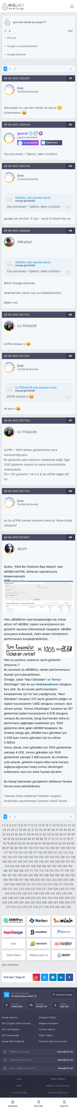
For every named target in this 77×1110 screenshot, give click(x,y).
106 (52, 848)
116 (30, 852)
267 (55, 902)
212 (33, 884)
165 (70, 866)
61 (9, 838)
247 (16, 898)
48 (28, 834)
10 (25, 825)
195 (10, 879)
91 (56, 843)
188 (46, 875)
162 (54, 866)
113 (15, 852)
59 (73, 834)
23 (73, 825)
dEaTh (22, 548)
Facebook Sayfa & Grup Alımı (53, 1041)
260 (16, 902)
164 (65, 866)
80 (12, 843)
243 (64, 893)
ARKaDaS (24, 242)
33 (40, 829)
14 (39, 825)
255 (61, 898)
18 (54, 825)
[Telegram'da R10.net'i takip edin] (53, 977)
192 (67, 875)
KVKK (19, 1085)
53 (48, 834)
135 (57, 857)
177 (62, 870)
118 (40, 852)
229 (55, 888)
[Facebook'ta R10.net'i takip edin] (69, 977)
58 (69, 834)
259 (10, 902)
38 (61, 829)
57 (65, 834)
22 (69, 825)
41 (73, 829)
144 (30, 861)
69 (41, 838)
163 (59, 866)
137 (68, 857)
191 (62, 875)
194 (5, 879)
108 (62, 848)
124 (71, 852)
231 (67, 888)
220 (4, 888)
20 (61, 825)
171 (31, 870)
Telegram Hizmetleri (48, 1023)
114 (20, 852)
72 (52, 838)
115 (25, 852)
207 (6, 884)
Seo (13, 943)
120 (50, 852)
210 (23, 884)
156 (23, 866)
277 (41, 907)
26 (12, 829)
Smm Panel (14, 955)
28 (20, 829)
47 (24, 834)
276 (35, 907)
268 (61, 902)
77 (72, 838)
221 (10, 888)
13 (35, 825)
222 (15, 888)
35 (49, 829)
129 (25, 857)
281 (63, 907)
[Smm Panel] (13, 932)
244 (69, 893)
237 (30, 893)
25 (8, 829)
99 (15, 848)
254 (55, 898)
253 (49, 898)
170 (26, 870)
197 (21, 879)
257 (72, 898)
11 (28, 825)
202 (48, 879)
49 (32, 834)
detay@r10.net (65, 1068)
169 (21, 870)
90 (52, 843)
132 (41, 857)
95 (72, 843)
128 (20, 857)
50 (36, 834)
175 (51, 870)
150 (62, 861)
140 (9, 861)
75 (64, 838)
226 (38, 888)
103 (36, 848)
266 (50, 902)
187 (41, 875)
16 (46, 825)
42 (4, 834)
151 (68, 861)
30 (28, 829)
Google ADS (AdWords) (13, 1041)
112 (10, 852)
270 (72, 902)
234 (12, 893)
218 (65, 884)
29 (24, 829)
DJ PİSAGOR (27, 325)
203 (54, 879)
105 (47, 848)
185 (30, 875)
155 (17, 866)
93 (64, 843)
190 (57, 875)
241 (53, 893)
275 (30, 907)
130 (31, 857)
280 (57, 907)
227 (44, 888)
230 (61, 888)
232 (72, 888)
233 (7, 893)
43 (8, 834)
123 (65, 852)
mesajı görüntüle (25, 200)
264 (38, 902)
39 (65, 829)
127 (15, 857)
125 (4, 857)
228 (49, 888)
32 (36, 829)
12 (32, 825)
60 (5, 838)
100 (20, 848)
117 (35, 852)
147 (46, 861)
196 (16, 879)
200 (37, 879)
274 (24, 907)
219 (71, 884)
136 (62, 857)
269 (67, 902)
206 (71, 879)
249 (27, 898)
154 (12, 866)
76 (68, 838)
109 (68, 848)
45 (16, 834)
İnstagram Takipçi (47, 1017)
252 (44, 898)
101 (26, 848)
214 (44, 884)
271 (8, 907)
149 (57, 861)
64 (21, 838)
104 (41, 848)
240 (47, 893)
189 (51, 875)
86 (36, 843)
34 (44, 829)
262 (27, 902)
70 (45, 838)
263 (32, 902)
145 (36, 861)
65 (25, 838)
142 (20, 861)
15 (43, 825)
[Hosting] (38, 921)
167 (10, 870)
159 (38, 866)
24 (4, 829)
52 (44, 834)
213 (39, 884)
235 (18, 893)
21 (65, 825)
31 (32, 829)
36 (53, 829)
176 (56, 870)
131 (36, 857)
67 (33, 838)
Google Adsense (10, 1017)
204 (59, 879)
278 (46, 907)
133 (46, 857)
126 (9, 857)
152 (72, 861)
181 (9, 875)
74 (60, 838)
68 (37, 838)
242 (58, 893)
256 (67, 898)
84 (28, 843)
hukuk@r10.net (65, 1060)
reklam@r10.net (65, 1051)
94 (68, 843)
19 (57, 825)
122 (60, 852)
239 (41, 893)
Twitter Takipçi (46, 1035)
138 (73, 857)
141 (15, 861)
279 (51, 907)
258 (4, 902)
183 (20, 875)
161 (49, 866)
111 (6, 852)
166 (5, 870)
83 (24, 843)
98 (11, 848)
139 (4, 861)
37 (57, 829)
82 (20, 843)
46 (20, 834)
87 (40, 843)
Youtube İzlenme (47, 1029)
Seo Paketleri (10, 964)
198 (26, 879)
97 (7, 848)
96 (3, 848)
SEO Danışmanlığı (10, 1035)
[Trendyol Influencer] (63, 921)
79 (8, 843)
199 (32, 879)
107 (57, 848)
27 (16, 829)
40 (69, 829)
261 (21, 902)
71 (49, 838)
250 (33, 898)
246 (10, 898)
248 (21, 898)
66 (29, 838)
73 (56, 838)
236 (24, 893)
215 (49, 884)
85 (32, 843)
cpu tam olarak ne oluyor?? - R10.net (13, 6)
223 (21, 888)
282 (68, 907)
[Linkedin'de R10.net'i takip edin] (61, 977)
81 (16, 843)
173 (41, 870)
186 (36, 875)
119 (45, 852)
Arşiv (19, 1079)
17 (50, 825)
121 (55, 852)
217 (60, 884)
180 (4, 875)
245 (4, 898)
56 (61, 834)
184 (25, 875)
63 (17, 838)
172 (36, 870)
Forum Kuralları (19, 1092)
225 (32, 888)
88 (44, 843)
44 (12, 834)
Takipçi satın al (38, 955)
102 (31, 848)
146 (41, 861)
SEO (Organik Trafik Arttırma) (16, 1023)
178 (66, 870)
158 (33, 866)
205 (65, 879)
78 (4, 843)
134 (51, 857)
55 (57, 834)
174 (46, 870)
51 (40, 834)
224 (27, 888)
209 (17, 884)
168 (16, 870)
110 (73, 848)
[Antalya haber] (38, 944)
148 (51, 861)
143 (25, 861)
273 (19, 907)
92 (60, 843)
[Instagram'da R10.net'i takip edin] (36, 977)
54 (52, 834)
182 (14, 875)
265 (44, 902)
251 (38, 898)
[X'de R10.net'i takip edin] (44, 977)
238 (35, 893)
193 (72, 875)
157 (28, 866)
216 (55, 884)
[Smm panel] (13, 921)
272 (13, 907)
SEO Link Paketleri (11, 1029)
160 (44, 866)
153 (7, 866)
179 (72, 870)
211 (28, 884)
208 (12, 884)
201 (43, 879)
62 (13, 838)
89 (48, 843)
